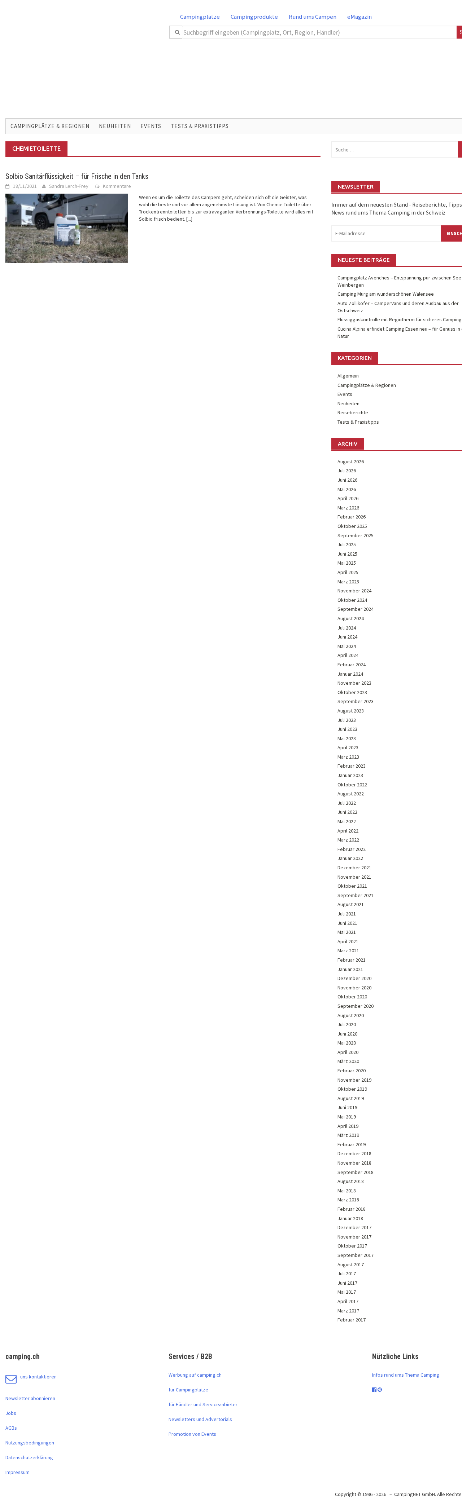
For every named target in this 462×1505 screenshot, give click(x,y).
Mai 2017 (346, 1292)
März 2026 (348, 507)
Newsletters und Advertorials (200, 1419)
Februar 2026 (351, 516)
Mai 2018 (346, 1190)
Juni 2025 (347, 554)
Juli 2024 (346, 627)
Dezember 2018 (354, 1153)
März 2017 (348, 1310)
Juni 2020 (347, 1033)
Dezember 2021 (354, 867)
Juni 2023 (347, 729)
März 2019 (348, 1135)
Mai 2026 (346, 489)
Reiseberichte (352, 412)
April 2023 (347, 747)
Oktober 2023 (352, 692)
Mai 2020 (346, 1043)
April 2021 (347, 941)
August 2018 (350, 1181)
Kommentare (117, 186)
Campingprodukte (254, 17)
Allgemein (348, 375)
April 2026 (347, 498)
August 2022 (350, 793)
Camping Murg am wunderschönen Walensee (385, 294)
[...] (189, 219)
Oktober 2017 (352, 1246)
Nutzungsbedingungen (29, 1442)
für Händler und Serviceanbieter (203, 1404)
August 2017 (350, 1264)
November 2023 (354, 683)
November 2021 (354, 877)
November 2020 (354, 987)
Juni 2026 (347, 480)
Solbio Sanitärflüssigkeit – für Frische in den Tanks (76, 176)
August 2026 (350, 461)
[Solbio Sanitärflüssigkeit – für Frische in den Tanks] (66, 227)
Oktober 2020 (352, 996)
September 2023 (355, 701)
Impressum (17, 1472)
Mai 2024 (346, 646)
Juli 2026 (346, 470)
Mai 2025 (346, 563)
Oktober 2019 (352, 1089)
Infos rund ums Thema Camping (405, 1375)
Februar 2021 (351, 960)
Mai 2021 (346, 932)
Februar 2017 (351, 1319)
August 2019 (350, 1098)
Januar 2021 (350, 969)
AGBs (11, 1428)
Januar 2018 (350, 1218)
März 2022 (348, 840)
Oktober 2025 (352, 526)
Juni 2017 (347, 1283)
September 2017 (355, 1255)
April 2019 (347, 1126)
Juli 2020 (346, 1024)
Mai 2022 (346, 821)
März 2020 (348, 1061)
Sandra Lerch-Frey (68, 186)
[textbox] (319, 32)
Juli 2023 (346, 720)
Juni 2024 (347, 637)
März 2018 (348, 1199)
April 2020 (347, 1052)
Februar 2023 (351, 766)
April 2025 (347, 572)
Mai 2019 (346, 1116)
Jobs (10, 1413)
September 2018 (355, 1172)
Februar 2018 (351, 1209)
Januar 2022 (350, 858)
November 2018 (354, 1163)
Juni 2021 (347, 923)
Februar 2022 (351, 849)
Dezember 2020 (354, 978)
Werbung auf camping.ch (195, 1375)
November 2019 (354, 1080)
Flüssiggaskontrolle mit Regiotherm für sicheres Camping (399, 319)
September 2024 (355, 609)
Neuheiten (115, 126)
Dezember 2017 (354, 1227)
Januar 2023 (350, 775)
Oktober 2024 (352, 600)
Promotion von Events (192, 1434)
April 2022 (347, 830)
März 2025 (348, 581)
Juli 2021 (346, 913)
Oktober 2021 (352, 886)
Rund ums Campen (312, 17)
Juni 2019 (347, 1107)
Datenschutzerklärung (29, 1457)
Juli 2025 (346, 544)
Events (150, 126)
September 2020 (355, 1006)
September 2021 (355, 895)
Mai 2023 (346, 738)
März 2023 (348, 757)
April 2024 (347, 655)
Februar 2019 (351, 1144)
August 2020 (350, 1015)
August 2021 (350, 904)
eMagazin (359, 17)
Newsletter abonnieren (30, 1398)
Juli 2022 (346, 803)
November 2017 (354, 1236)
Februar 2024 (351, 664)
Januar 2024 (350, 674)
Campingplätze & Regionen (50, 126)
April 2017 (347, 1301)
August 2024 (350, 618)
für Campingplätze (188, 1389)
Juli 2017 (346, 1273)
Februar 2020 (351, 1070)
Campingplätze (200, 17)
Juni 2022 (347, 812)
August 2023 (350, 710)
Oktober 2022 (352, 784)
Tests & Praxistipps (200, 126)
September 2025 (355, 535)
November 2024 (354, 590)
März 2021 (348, 950)
